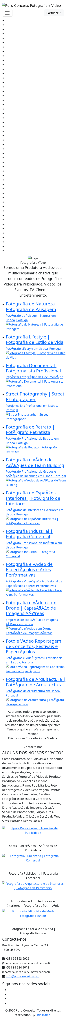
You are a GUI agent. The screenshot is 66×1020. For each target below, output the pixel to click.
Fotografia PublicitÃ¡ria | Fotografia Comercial (33, 875)
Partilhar (52, 13)
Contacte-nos (33, 747)
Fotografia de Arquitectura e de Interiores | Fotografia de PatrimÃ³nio (33, 903)
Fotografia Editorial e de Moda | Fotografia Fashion (33, 931)
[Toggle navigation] (7, 13)
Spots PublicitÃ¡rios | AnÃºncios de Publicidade (33, 848)
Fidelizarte (43, 1015)
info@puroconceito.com (22, 976)
